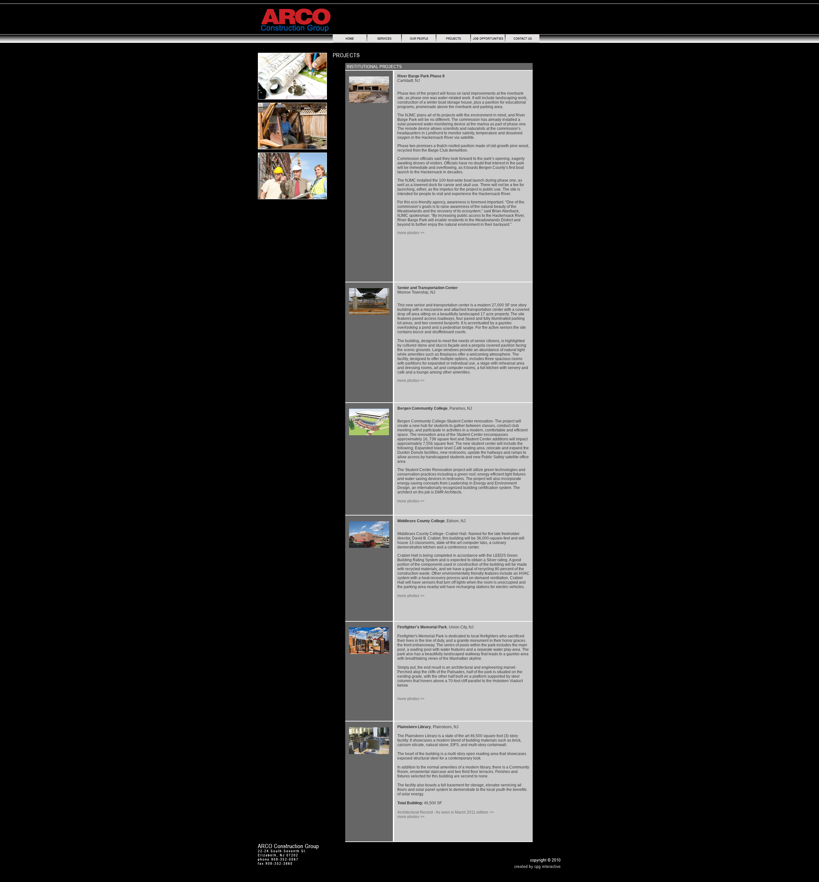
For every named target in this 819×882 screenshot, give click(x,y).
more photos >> (411, 233)
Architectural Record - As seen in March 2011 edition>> (445, 812)
